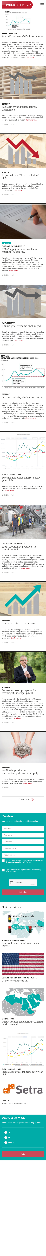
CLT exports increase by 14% (18, 623)
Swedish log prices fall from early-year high (21, 479)
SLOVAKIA (6, 687)
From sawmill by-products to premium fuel (19, 548)
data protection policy (13, 862)
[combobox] (23, 828)
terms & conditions (33, 860)
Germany (13, 33)
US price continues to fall (15, 980)
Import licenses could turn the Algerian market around (22, 1022)
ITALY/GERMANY (8, 323)
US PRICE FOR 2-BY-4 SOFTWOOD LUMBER (19, 978)
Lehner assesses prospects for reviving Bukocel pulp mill (19, 692)
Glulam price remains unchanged (21, 326)
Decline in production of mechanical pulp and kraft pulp (20, 772)
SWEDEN (5, 1101)
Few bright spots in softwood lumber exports (21, 944)
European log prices (11, 475)
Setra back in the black (14, 1103)
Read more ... (31, 57)
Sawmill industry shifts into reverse (22, 36)
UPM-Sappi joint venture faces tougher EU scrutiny (19, 250)
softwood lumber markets (14, 940)
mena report (8, 1019)
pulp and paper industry (13, 246)
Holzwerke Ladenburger (13, 544)
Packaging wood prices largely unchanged (19, 108)
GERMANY (6, 767)
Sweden (5, 172)
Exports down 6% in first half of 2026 (20, 176)
